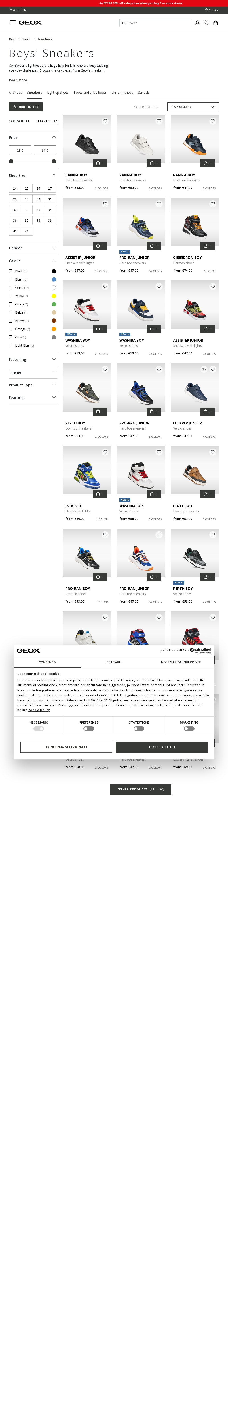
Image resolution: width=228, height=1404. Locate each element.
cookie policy (39, 710)
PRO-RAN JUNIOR (134, 257)
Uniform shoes (122, 92)
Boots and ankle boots (90, 92)
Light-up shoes (58, 92)
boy (12, 39)
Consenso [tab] (47, 662)
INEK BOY (73, 505)
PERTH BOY (75, 423)
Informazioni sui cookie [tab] (181, 662)
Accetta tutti (161, 747)
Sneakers (34, 92)
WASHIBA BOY (77, 340)
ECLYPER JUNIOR (187, 423)
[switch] (88, 728)
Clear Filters (46, 121)
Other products (141, 789)
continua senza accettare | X (185, 649)
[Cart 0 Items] (215, 24)
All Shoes (15, 92)
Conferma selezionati (66, 747)
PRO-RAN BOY (77, 588)
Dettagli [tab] (114, 662)
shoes (26, 39)
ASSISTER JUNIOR (80, 257)
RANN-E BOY (76, 174)
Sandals (143, 92)
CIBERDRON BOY (187, 257)
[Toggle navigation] (12, 23)
